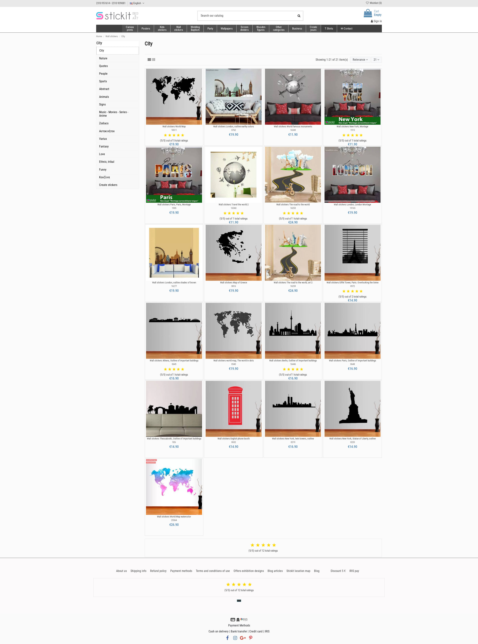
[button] (278, 28)
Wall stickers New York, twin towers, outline (293, 438)
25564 (174, 520)
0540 (233, 364)
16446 (293, 364)
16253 (293, 208)
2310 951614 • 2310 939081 (110, 3)
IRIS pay (354, 571)
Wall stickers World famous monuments (293, 126)
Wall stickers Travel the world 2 (234, 204)
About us (121, 571)
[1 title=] (165, 135)
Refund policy (158, 571)
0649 (174, 364)
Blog (316, 571)
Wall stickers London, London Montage (352, 204)
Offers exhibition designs (249, 571)
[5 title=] (182, 135)
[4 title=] (178, 135)
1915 (352, 130)
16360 (233, 208)
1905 (174, 208)
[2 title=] (170, 135)
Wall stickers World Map (174, 126)
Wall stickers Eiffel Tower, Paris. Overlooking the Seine (352, 282)
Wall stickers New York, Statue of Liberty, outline (352, 438)
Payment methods (181, 571)
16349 (293, 130)
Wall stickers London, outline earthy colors (233, 126)
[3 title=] (174, 135)
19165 (352, 208)
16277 (174, 286)
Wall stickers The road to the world (293, 204)
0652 (233, 442)
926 (174, 442)
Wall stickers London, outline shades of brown (174, 282)
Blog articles (275, 571)
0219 (293, 442)
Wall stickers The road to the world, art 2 (293, 282)
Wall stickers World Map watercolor (174, 516)
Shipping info (138, 571)
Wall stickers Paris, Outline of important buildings (352, 360)
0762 (233, 130)
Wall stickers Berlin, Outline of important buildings (293, 360)
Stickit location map (298, 571)
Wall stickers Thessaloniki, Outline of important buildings (174, 438)
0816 (233, 286)
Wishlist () (375, 3)
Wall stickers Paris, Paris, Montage (174, 204)
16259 (293, 286)
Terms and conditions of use (213, 571)
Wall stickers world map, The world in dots (233, 360)
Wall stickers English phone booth (234, 438)
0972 (352, 286)
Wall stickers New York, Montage (352, 126)
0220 (352, 442)
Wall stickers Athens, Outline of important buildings (174, 360)
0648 (352, 364)
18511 (174, 130)
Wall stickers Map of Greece (233, 282)
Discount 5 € (338, 571)
